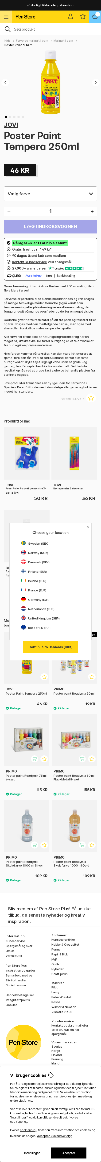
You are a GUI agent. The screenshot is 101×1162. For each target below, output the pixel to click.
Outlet (56, 964)
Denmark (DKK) (39, 562)
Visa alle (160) (61, 1012)
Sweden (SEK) (38, 543)
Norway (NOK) (38, 553)
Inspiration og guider (20, 970)
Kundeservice (15, 941)
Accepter (68, 1153)
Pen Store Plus (16, 965)
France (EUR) (37, 590)
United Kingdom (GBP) (44, 618)
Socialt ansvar (16, 985)
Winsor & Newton (63, 1007)
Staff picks (59, 974)
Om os (10, 951)
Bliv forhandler (16, 980)
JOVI (11, 124)
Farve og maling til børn (32, 40)
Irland (55, 1063)
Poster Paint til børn (18, 45)
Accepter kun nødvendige (54, 1136)
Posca (55, 1002)
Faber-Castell (61, 997)
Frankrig (57, 1059)
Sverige (56, 1046)
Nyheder (57, 969)
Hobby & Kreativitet (65, 944)
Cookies (11, 1005)
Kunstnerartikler (63, 939)
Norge (55, 1051)
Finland (56, 1055)
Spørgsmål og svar (19, 946)
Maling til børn (63, 40)
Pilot (54, 987)
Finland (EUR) (37, 571)
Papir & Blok (59, 954)
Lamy (55, 992)
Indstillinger (32, 1153)
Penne (56, 949)
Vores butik (14, 956)
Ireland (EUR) (37, 581)
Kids (7, 40)
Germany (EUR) (39, 599)
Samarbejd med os (19, 975)
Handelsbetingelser (20, 995)
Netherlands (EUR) (41, 609)
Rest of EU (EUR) (39, 628)
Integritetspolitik (18, 1000)
